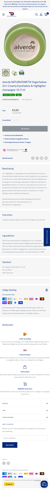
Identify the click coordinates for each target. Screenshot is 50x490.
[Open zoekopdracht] (36, 14)
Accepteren (9, 484)
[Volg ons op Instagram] (8, 463)
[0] (45, 14)
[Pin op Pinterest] (37, 158)
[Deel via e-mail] (46, 158)
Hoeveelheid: (6, 120)
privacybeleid (37, 480)
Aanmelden (10, 445)
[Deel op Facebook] (32, 158)
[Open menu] (3, 14)
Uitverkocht (25, 128)
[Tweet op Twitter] (41, 158)
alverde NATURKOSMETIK (10, 99)
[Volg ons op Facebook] (4, 463)
